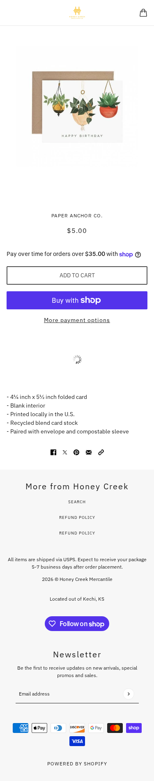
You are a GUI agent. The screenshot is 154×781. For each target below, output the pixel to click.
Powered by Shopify (77, 763)
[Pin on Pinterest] (76, 452)
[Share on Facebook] (53, 452)
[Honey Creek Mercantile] (77, 13)
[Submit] (128, 693)
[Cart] (143, 13)
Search (77, 502)
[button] (101, 452)
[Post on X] (65, 452)
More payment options (77, 320)
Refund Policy (77, 517)
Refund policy (77, 533)
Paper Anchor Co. (77, 215)
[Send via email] (89, 452)
